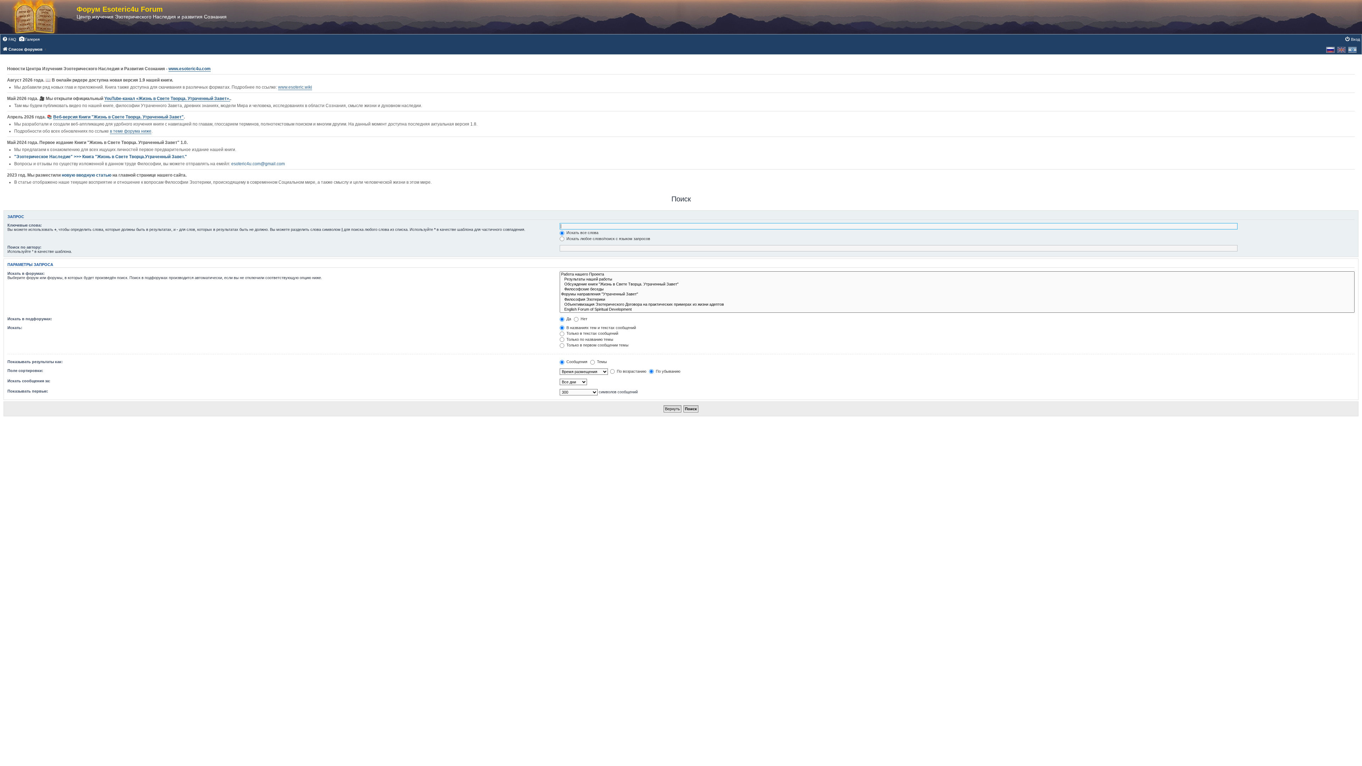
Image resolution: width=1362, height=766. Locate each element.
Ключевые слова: (24, 225)
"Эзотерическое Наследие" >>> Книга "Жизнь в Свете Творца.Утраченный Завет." (100, 156)
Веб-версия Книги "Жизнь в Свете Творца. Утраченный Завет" (118, 117)
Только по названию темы (589, 339)
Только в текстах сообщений (591, 333)
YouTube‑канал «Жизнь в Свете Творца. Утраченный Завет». (167, 98)
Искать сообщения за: (28, 381)
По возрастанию (631, 371)
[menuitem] (9, 39)
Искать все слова (581, 233)
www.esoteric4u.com (189, 68)
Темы (601, 362)
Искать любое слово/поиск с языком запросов (607, 239)
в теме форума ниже (130, 131)
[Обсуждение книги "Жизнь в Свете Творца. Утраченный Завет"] (957, 284)
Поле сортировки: (25, 370)
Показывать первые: (27, 391)
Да (568, 319)
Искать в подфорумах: (29, 319)
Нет (583, 319)
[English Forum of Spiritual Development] (957, 309)
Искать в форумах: (26, 273)
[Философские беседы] (957, 289)
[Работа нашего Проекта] (957, 274)
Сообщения (576, 362)
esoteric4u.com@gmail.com (258, 163)
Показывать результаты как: (35, 362)
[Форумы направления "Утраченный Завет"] (957, 294)
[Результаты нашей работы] (957, 279)
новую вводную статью (87, 175)
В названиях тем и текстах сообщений (600, 328)
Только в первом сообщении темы (597, 345)
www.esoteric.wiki (295, 87)
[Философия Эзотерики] (957, 299)
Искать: (14, 328)
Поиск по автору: (24, 247)
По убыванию (667, 371)
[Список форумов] (42, 17)
